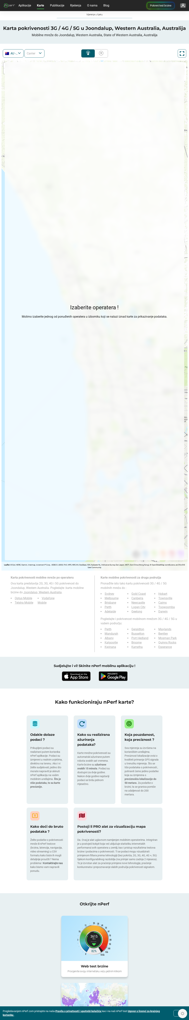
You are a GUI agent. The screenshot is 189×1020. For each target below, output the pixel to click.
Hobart (162, 594)
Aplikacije (24, 5)
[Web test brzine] (94, 938)
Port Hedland (139, 638)
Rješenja (75, 5)
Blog (106, 5)
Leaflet (6, 565)
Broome (136, 642)
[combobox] (13, 53)
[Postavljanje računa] (183, 5)
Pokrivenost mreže (88, 53)
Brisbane (110, 602)
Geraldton (137, 629)
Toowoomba (166, 607)
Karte (40, 5)
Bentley (163, 633)
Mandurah (111, 633)
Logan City (138, 607)
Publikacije (57, 5)
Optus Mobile (23, 598)
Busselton (137, 633)
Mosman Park (167, 638)
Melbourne (111, 598)
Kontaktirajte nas (53, 863)
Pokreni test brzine (160, 5)
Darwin (163, 611)
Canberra (137, 598)
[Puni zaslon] (182, 53)
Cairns (162, 602)
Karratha (137, 647)
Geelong (136, 611)
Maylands (164, 629)
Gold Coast (138, 594)
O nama (92, 5)
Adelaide (110, 611)
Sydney (109, 594)
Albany (109, 638)
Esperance (165, 647)
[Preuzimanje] (76, 676)
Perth (108, 607)
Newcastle (138, 602)
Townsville (165, 598)
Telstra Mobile (24, 602)
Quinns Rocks (167, 642)
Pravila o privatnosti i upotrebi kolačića (78, 1011)
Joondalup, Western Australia (42, 592)
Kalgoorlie (111, 642)
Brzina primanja (100, 53)
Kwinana (110, 647)
